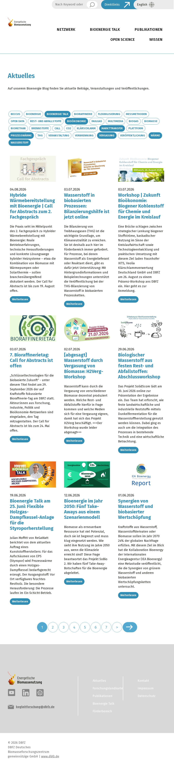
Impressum (146, 688)
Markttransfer (112, 128)
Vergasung (106, 135)
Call (57, 128)
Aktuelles (99, 681)
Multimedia (115, 121)
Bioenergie (33, 114)
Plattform (135, 128)
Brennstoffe (40, 128)
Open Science (122, 39)
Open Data (17, 121)
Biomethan (18, 128)
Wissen (155, 39)
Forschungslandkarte (106, 688)
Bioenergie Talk (105, 29)
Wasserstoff (19, 142)
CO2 (68, 128)
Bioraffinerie (83, 114)
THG (40, 135)
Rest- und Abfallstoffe (45, 121)
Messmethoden (136, 114)
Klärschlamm (86, 128)
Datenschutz (146, 696)
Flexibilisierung (109, 114)
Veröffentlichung (132, 135)
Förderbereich (102, 711)
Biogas (133, 121)
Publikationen (148, 29)
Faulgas (97, 121)
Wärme (155, 135)
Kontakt (143, 681)
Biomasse (150, 121)
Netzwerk (66, 29)
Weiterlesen (20, 299)
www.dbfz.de (50, 756)
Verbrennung (84, 135)
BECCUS (15, 114)
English (142, 4)
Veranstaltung (58, 135)
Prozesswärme (21, 135)
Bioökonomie (76, 121)
